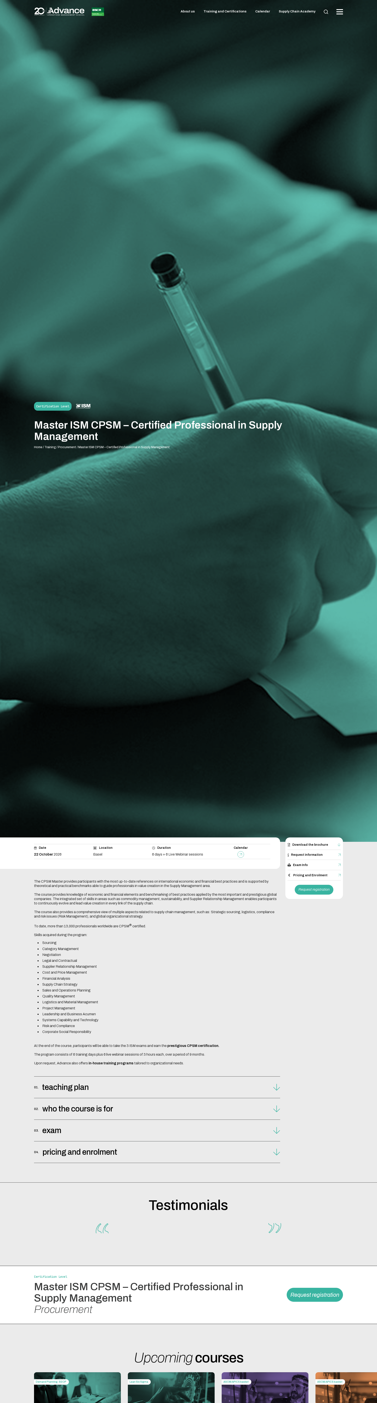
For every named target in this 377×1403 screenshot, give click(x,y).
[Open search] (326, 12)
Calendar (262, 11)
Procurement (67, 447)
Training (50, 447)
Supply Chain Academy (297, 11)
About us (188, 11)
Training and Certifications (225, 11)
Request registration (314, 889)
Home (38, 447)
